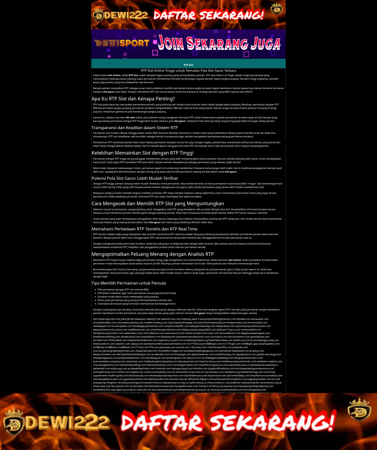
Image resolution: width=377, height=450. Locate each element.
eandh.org (239, 340)
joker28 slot (127, 319)
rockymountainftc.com (176, 326)
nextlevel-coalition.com (269, 361)
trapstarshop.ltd (250, 382)
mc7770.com (151, 347)
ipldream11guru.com (228, 329)
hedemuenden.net (157, 379)
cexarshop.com (134, 361)
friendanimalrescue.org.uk (191, 389)
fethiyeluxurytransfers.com (108, 333)
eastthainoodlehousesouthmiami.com (165, 343)
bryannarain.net (217, 375)
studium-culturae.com (139, 389)
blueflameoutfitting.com (106, 336)
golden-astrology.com (269, 354)
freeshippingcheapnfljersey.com (255, 386)
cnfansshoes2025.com (219, 347)
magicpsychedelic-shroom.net (263, 379)
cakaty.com (137, 343)
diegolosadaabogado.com (255, 333)
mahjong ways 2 (190, 319)
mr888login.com (213, 343)
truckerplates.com (122, 326)
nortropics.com (218, 336)
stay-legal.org (118, 389)
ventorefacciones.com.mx (190, 372)
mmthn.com (123, 372)
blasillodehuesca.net (195, 375)
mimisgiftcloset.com (104, 372)
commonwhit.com (251, 329)
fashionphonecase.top (160, 386)
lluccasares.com (120, 386)
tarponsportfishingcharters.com (218, 319)
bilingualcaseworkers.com (248, 357)
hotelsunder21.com (104, 343)
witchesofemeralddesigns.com (134, 354)
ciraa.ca (183, 382)
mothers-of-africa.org (211, 386)
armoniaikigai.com (180, 354)
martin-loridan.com (196, 333)
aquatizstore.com (246, 354)
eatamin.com (122, 343)
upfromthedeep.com (238, 375)
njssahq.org (230, 386)
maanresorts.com (175, 333)
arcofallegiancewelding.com (217, 357)
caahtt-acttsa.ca (197, 382)
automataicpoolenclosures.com (253, 326)
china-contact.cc (216, 382)
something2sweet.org (195, 340)
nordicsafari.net (139, 386)
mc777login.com (231, 343)
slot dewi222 (164, 319)
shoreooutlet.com (257, 322)
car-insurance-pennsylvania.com (225, 389)
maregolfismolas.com (186, 386)
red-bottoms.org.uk (271, 382)
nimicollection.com (153, 333)
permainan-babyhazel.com (234, 350)
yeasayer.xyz (100, 382)
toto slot (176, 319)
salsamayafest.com (269, 343)
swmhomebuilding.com (132, 365)
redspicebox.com (225, 326)
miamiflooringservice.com (213, 365)
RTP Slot (188, 65)
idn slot (130, 117)
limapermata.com (237, 322)
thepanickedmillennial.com (142, 340)
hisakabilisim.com (151, 336)
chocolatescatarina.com (130, 322)
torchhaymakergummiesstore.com (254, 368)
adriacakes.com (260, 319)
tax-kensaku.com (214, 372)
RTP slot (133, 75)
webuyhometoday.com (202, 326)
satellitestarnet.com (139, 329)
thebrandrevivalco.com (159, 365)
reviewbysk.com (102, 326)
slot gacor (109, 91)
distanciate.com (102, 386)
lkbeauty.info (168, 336)
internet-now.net (178, 379)
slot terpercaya (101, 319)
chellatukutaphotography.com (160, 361)
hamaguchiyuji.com (182, 368)
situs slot (115, 319)
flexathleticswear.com (220, 340)
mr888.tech (111, 347)
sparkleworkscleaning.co (264, 365)
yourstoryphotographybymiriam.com (114, 350)
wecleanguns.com (156, 357)
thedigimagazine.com (105, 357)
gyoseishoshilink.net (135, 379)
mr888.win (124, 347)
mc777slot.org (195, 343)
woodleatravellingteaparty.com (201, 350)
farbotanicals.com (139, 375)
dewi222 (151, 319)
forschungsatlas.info (254, 389)
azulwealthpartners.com (141, 368)
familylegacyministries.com (148, 326)
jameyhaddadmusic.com (131, 357)
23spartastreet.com (146, 350)
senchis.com (183, 347)
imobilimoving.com (225, 354)
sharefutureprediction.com (166, 329)
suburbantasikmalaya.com (183, 322)
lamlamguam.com (176, 357)
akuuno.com (194, 357)
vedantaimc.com (133, 333)
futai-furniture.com (210, 361)
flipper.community (210, 379)
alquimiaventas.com (202, 354)
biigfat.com (137, 372)
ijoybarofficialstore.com (221, 368)
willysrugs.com (119, 368)
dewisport (140, 319)
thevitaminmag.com (251, 372)
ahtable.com (243, 319)
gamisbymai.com (259, 336)
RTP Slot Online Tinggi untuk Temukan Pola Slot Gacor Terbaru (188, 70)
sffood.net (193, 379)
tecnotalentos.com (229, 333)
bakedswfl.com (101, 368)
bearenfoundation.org (233, 379)
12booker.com (198, 347)
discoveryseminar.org (164, 389)
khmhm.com (201, 368)
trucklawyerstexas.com (185, 365)
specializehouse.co (239, 365)
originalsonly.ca (170, 382)
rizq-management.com (106, 365)
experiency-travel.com (170, 340)
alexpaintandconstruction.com (110, 329)
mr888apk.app (249, 343)
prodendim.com (161, 354)
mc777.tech (137, 347)
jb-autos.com (257, 350)
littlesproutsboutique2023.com (199, 329)
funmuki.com (163, 368)
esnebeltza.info (101, 389)
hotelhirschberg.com (155, 322)
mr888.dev (99, 347)
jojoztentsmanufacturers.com (193, 336)
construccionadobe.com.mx (159, 372)
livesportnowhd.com (104, 354)
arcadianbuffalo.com (104, 322)
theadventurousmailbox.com (266, 375)
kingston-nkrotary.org (119, 382)
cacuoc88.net (232, 382)
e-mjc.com (213, 333)
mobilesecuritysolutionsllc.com (238, 361)
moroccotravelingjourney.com (262, 340)
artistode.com (240, 347)
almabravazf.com (130, 336)
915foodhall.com (117, 340)
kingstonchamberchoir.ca (147, 382)
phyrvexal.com (167, 347)
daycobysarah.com (188, 361)
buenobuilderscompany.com (109, 361)
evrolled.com (100, 340)
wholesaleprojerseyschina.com (166, 375)
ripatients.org (232, 372)
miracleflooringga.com (170, 350)
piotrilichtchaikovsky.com (212, 322)
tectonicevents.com (239, 336)
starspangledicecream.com (108, 379)
